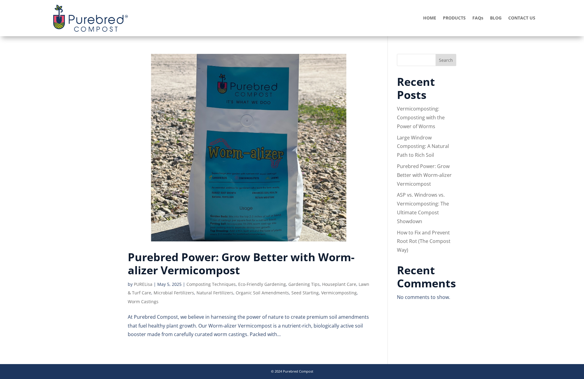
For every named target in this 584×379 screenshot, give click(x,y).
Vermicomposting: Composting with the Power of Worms (421, 117)
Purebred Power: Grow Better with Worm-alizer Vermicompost (241, 264)
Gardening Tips (304, 284)
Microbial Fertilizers (174, 293)
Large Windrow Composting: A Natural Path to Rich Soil (423, 146)
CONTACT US (521, 18)
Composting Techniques (211, 284)
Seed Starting (305, 293)
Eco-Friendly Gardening (262, 284)
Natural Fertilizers (214, 293)
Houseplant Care (339, 284)
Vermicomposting (339, 293)
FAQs (477, 18)
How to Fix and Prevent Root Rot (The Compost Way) (423, 241)
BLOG (496, 18)
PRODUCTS (454, 18)
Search (446, 60)
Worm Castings (143, 301)
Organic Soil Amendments (262, 293)
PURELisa (143, 284)
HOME (429, 18)
